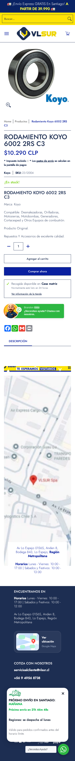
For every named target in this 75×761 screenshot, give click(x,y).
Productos (21, 121)
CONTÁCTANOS (61, 6)
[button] (67, 33)
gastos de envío (45, 161)
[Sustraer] (9, 246)
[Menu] (6, 33)
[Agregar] (28, 246)
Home (7, 121)
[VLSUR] (37, 33)
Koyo (7, 173)
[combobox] (34, 19)
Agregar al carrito (37, 259)
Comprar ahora (37, 271)
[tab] (18, 342)
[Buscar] (69, 19)
